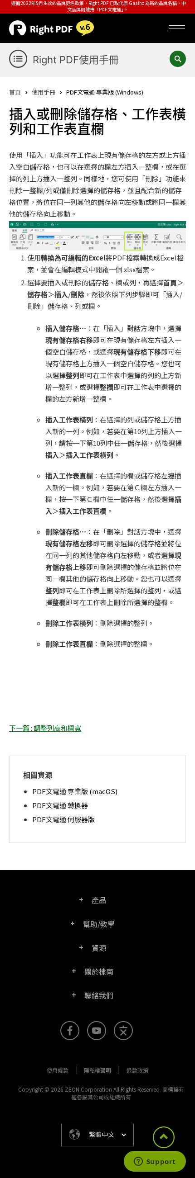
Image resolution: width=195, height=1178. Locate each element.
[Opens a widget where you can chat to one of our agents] (154, 1162)
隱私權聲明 (97, 1070)
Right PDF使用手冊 (76, 60)
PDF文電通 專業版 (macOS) (74, 791)
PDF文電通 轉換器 (60, 805)
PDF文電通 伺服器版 (63, 819)
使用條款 (57, 1070)
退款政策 (137, 1070)
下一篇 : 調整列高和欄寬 (45, 728)
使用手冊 (43, 92)
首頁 (15, 92)
